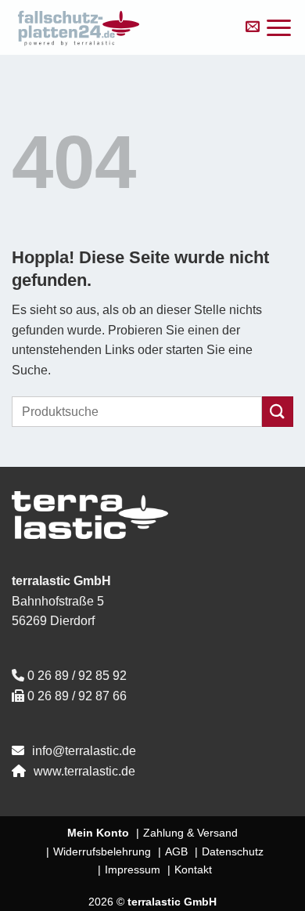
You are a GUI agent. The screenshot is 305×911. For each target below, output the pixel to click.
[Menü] (278, 27)
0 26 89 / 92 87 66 (77, 696)
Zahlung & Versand (190, 832)
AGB (176, 851)
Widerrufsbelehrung (102, 851)
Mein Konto (98, 832)
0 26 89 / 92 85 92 (77, 675)
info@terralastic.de (84, 750)
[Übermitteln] (277, 411)
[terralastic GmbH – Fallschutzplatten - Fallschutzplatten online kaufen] (119, 27)
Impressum (132, 869)
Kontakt (193, 869)
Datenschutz (233, 851)
